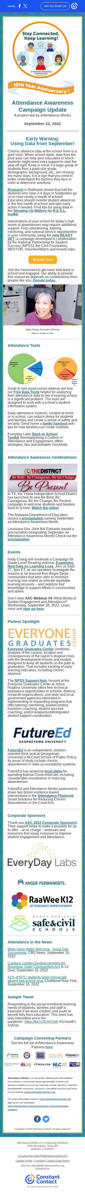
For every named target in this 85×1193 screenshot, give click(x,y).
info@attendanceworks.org (55, 1099)
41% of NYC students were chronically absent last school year (37, 979)
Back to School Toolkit (33, 435)
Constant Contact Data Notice (52, 1160)
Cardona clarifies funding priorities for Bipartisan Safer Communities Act (36, 965)
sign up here (33, 609)
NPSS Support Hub (31, 680)
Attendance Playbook (55, 796)
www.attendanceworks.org (39, 1092)
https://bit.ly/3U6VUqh (41, 1022)
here (49, 1047)
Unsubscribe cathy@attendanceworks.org (42, 1156)
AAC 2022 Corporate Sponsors (50, 823)
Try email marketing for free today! (42, 1187)
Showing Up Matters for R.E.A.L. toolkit (37, 212)
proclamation (32, 518)
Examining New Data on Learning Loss (40, 564)
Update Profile (23, 1160)
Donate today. (44, 280)
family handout (55, 423)
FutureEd (15, 750)
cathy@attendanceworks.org (47, 1165)
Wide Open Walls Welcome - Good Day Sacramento (38, 951)
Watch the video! (45, 508)
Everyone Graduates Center (31, 649)
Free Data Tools (26, 392)
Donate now (43, 259)
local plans (53, 771)
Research (16, 190)
